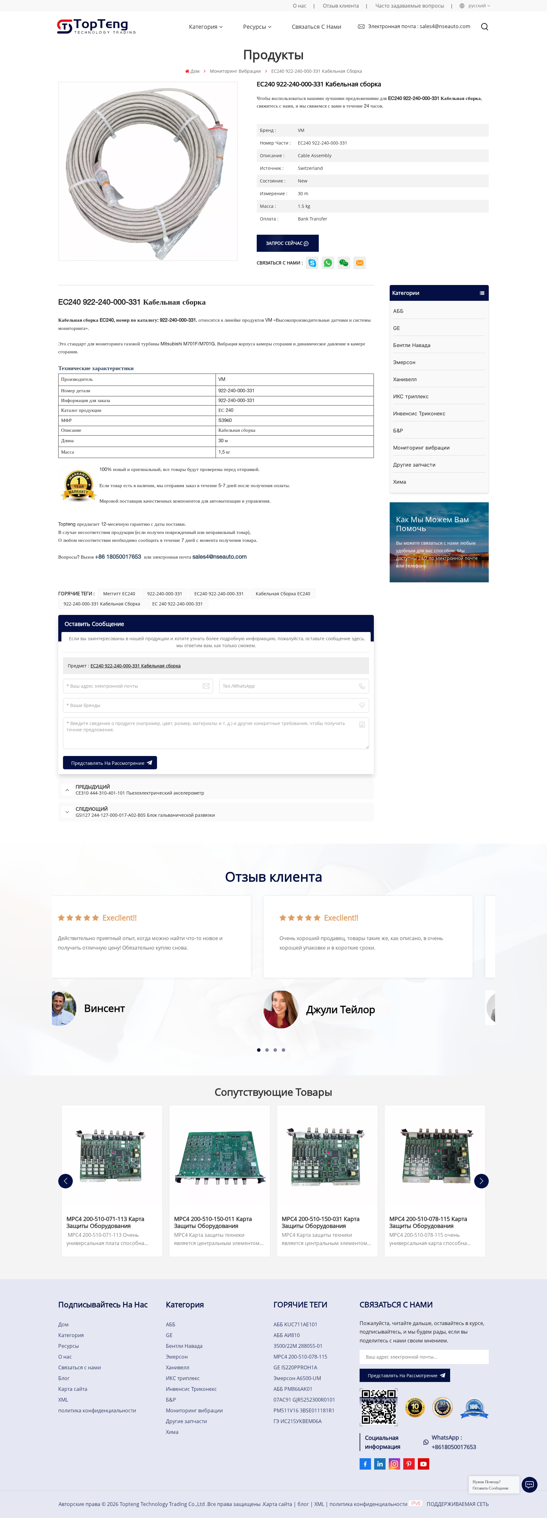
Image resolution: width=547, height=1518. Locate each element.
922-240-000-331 (164, 594)
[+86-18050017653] (343, 263)
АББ (398, 311)
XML (63, 1399)
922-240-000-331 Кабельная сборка (102, 604)
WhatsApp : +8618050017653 (454, 1442)
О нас (299, 5)
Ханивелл (405, 379)
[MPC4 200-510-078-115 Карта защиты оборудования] (435, 1155)
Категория (203, 26)
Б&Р (398, 430)
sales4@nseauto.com (219, 557)
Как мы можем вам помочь (432, 523)
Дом (195, 71)
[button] (259, 1050)
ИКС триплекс (411, 396)
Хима (399, 482)
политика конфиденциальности (97, 1410)
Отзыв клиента (341, 5)
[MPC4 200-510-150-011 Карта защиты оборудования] (219, 1155)
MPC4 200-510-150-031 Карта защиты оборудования (321, 1222)
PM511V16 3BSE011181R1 (304, 1410)
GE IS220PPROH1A (295, 1367)
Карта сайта (72, 1388)
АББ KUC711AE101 (296, 1324)
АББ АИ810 (287, 1335)
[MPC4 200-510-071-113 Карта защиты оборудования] (112, 1155)
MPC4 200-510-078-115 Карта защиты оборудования (428, 1222)
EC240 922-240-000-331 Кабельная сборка (136, 666)
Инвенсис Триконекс (419, 413)
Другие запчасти (414, 465)
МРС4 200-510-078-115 (300, 1356)
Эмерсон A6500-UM (297, 1378)
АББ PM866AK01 (293, 1388)
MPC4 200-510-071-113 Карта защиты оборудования (105, 1222)
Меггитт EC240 (119, 594)
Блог (64, 1378)
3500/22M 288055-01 (298, 1345)
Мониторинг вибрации (235, 71)
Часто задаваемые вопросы (409, 5)
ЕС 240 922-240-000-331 (177, 604)
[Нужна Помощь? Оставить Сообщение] (530, 1485)
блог (303, 1504)
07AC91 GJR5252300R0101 (304, 1399)
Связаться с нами (316, 26)
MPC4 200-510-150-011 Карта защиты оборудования (213, 1222)
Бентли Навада (412, 345)
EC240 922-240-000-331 (219, 594)
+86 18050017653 (118, 557)
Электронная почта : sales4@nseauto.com (419, 26)
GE (396, 328)
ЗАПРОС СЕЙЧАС (284, 243)
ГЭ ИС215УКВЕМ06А (298, 1421)
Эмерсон (404, 362)
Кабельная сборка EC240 (283, 594)
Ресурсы (254, 26)
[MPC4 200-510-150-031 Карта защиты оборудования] (327, 1155)
